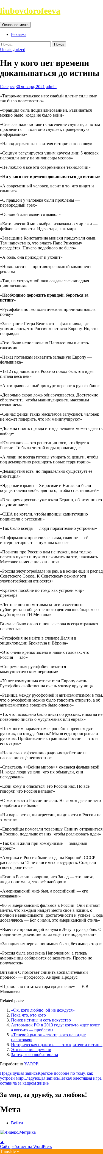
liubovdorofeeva (30, 11)
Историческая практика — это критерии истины (56, 1044)
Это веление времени (31, 1049)
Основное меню (15, 25)
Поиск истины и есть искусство (41, 1020)
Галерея (7, 86)
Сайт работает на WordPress (26, 1146)
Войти (17, 1123)
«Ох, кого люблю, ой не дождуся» (43, 1010)
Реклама (18, 34)
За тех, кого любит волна (34, 1054)
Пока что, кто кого (28, 1015)
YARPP (31, 1064)
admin (51, 86)
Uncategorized (12, 49)
